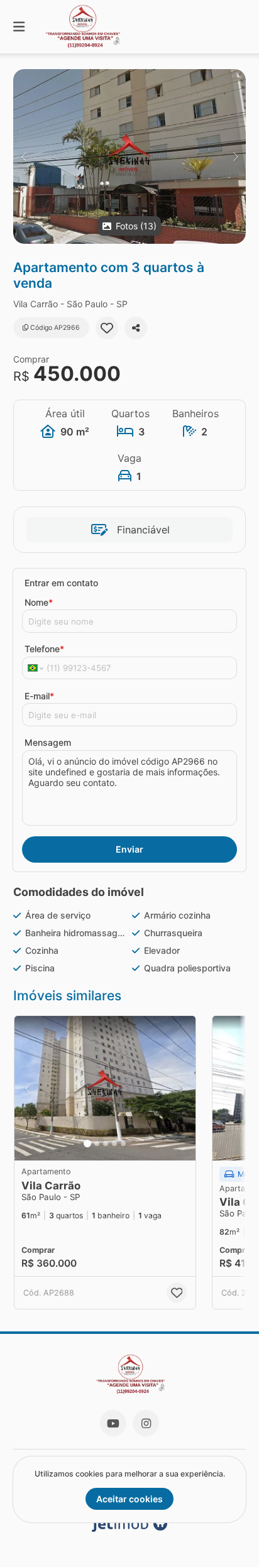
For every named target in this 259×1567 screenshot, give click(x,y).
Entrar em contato (61, 582)
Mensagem (48, 742)
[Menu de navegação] (19, 26)
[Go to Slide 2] (96, 1143)
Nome (39, 602)
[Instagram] (146, 1423)
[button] (129, 156)
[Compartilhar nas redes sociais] (135, 328)
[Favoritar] (107, 328)
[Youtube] (113, 1423)
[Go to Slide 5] (123, 1143)
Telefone (44, 648)
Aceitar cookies (129, 1498)
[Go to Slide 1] (87, 1143)
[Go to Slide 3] (105, 1143)
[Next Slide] (235, 156)
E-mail (39, 696)
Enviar (129, 849)
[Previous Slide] (23, 156)
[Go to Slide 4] (114, 1143)
